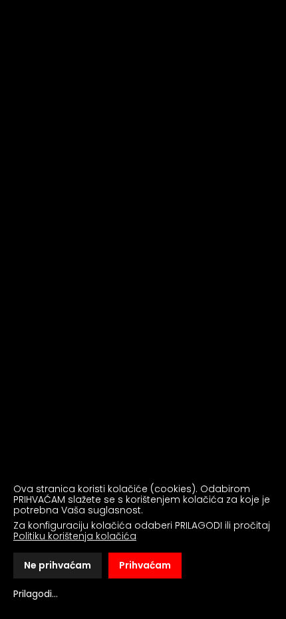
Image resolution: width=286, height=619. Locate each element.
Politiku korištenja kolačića (74, 536)
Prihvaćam (145, 565)
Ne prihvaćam (57, 565)
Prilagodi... (35, 593)
